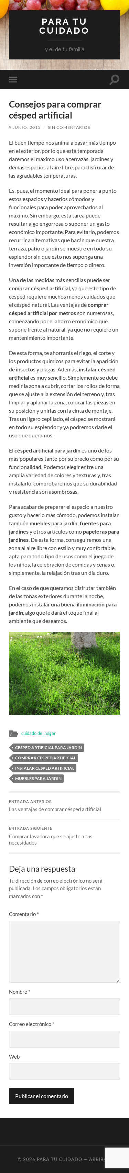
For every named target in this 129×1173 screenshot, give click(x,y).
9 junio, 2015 (25, 127)
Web (14, 1056)
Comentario (24, 914)
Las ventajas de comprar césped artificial (55, 806)
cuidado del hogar (38, 733)
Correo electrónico (31, 1024)
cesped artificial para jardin (48, 747)
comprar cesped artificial (45, 757)
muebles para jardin (38, 778)
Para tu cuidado (64, 26)
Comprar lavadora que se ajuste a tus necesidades (51, 836)
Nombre (19, 991)
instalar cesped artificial (44, 768)
